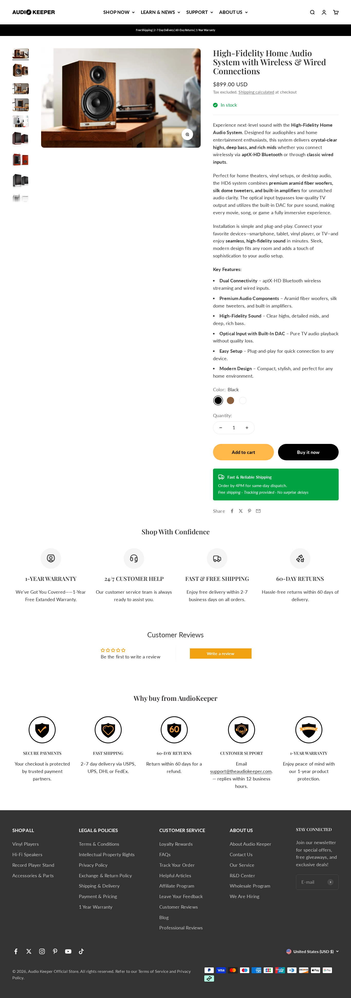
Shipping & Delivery (99, 886)
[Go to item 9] (20, 202)
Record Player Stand (33, 865)
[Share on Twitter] (240, 511)
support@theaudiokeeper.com (241, 771)
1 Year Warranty (95, 907)
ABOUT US (231, 12)
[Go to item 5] (20, 122)
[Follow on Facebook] (15, 951)
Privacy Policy (93, 865)
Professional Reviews (181, 927)
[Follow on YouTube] (68, 951)
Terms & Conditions (99, 844)
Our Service (242, 865)
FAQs (164, 854)
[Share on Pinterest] (249, 511)
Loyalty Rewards (175, 844)
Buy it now (308, 452)
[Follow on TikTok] (81, 951)
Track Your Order (177, 865)
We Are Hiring (244, 896)
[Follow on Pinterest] (55, 951)
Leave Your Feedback (181, 896)
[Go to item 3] (20, 89)
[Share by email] (258, 511)
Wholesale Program (250, 886)
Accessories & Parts (33, 875)
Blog (163, 917)
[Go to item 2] (20, 72)
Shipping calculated (256, 91)
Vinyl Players (25, 844)
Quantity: (222, 415)
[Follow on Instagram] (42, 951)
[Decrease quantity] (220, 428)
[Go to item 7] (20, 161)
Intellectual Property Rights (107, 854)
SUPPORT (197, 12)
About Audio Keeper (251, 844)
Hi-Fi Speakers (27, 854)
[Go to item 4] (20, 105)
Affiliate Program (176, 886)
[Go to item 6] (20, 140)
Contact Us (241, 854)
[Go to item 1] (20, 54)
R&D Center (242, 875)
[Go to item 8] (20, 181)
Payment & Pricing (98, 896)
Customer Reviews (178, 907)
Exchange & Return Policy (105, 875)
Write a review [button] (220, 653)
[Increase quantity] (246, 428)
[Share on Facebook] (232, 511)
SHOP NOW (116, 12)
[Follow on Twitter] (28, 951)
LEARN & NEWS (158, 12)
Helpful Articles (175, 875)
